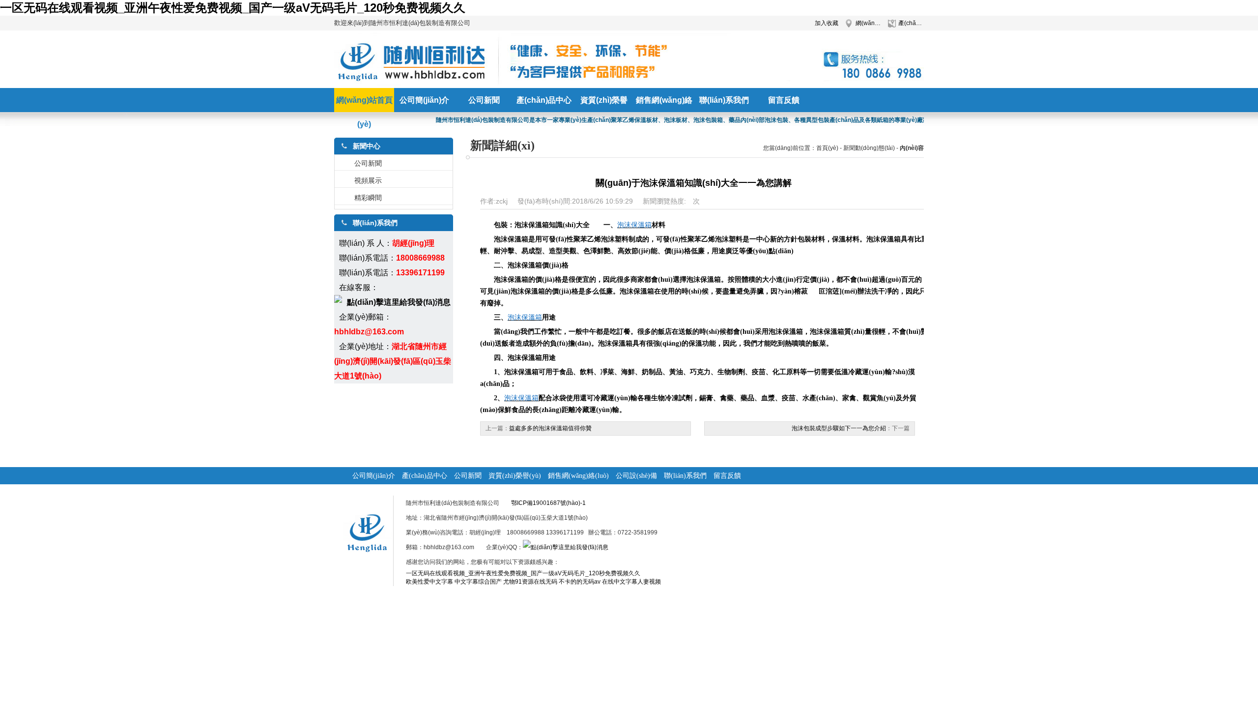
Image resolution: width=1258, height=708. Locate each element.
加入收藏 (826, 23)
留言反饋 (727, 475)
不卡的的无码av (579, 581)
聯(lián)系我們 (685, 475)
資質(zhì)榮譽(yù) (514, 475)
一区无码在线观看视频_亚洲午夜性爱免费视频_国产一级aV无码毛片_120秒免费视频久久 (232, 7)
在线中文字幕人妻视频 (631, 581)
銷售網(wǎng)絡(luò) (578, 475)
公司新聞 (368, 163)
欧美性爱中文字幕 (429, 581)
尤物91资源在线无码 (530, 581)
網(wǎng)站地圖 (868, 23)
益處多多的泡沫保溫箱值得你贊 (550, 428)
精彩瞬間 (368, 198)
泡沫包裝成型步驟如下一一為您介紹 (839, 428)
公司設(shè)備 (636, 475)
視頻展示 (368, 180)
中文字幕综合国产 (478, 581)
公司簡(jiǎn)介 (373, 475)
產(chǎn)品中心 (911, 23)
